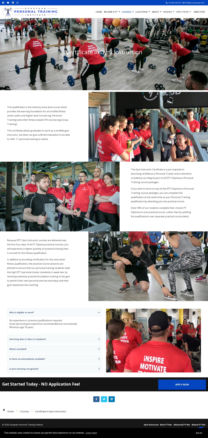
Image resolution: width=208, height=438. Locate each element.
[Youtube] (8, 2)
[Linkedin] (13, 2)
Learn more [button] (91, 433)
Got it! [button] (199, 433)
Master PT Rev (198, 424)
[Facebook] (3, 2)
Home (99, 11)
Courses (126, 11)
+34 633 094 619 (174, 3)
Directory (199, 11)
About (155, 11)
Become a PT (111, 11)
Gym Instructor (151, 424)
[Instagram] (17, 2)
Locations (142, 11)
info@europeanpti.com (194, 3)
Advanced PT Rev (182, 424)
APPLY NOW (182, 384)
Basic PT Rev (166, 424)
